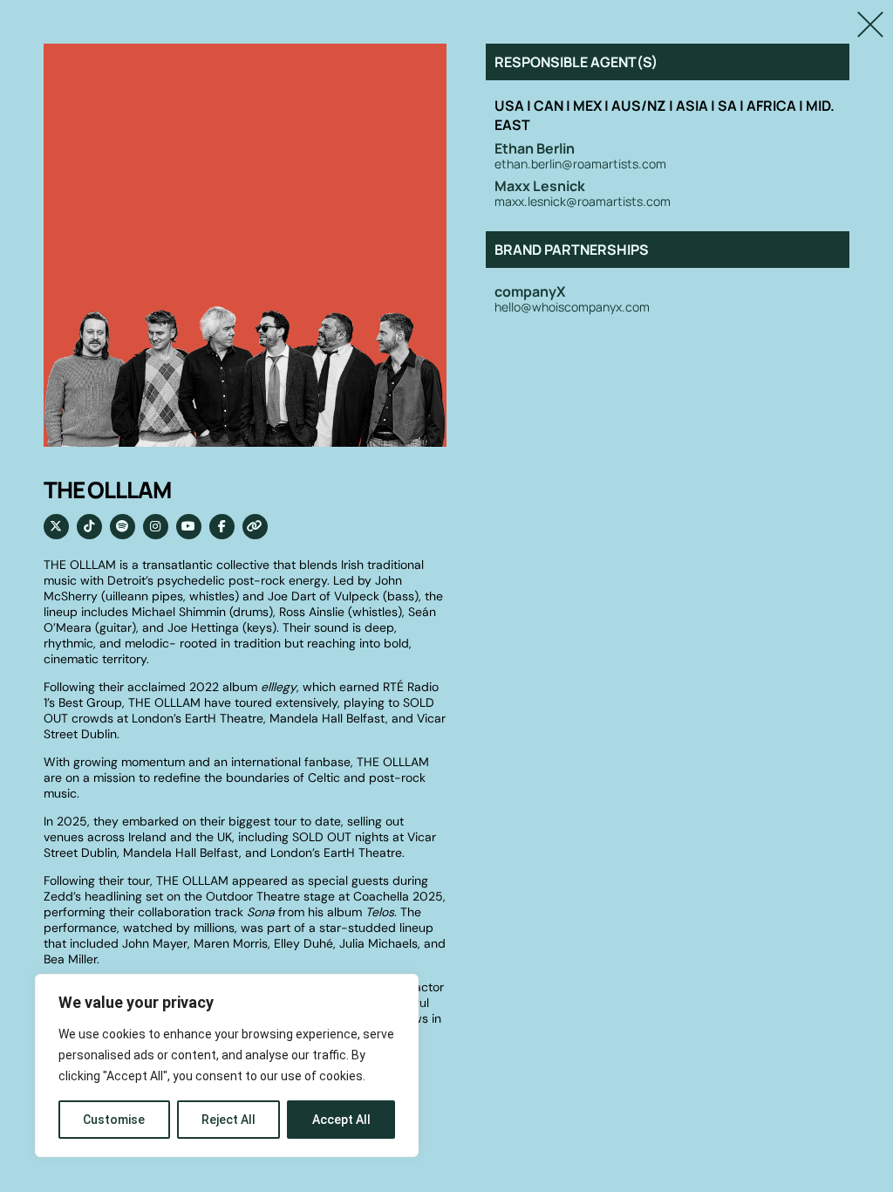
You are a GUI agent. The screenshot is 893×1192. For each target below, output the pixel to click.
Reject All (228, 1120)
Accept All (341, 1120)
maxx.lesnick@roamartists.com (582, 202)
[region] (227, 1065)
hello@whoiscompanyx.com (572, 307)
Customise (114, 1120)
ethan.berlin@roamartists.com (580, 164)
